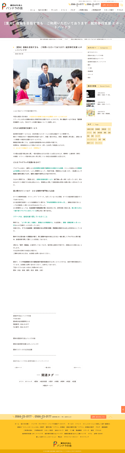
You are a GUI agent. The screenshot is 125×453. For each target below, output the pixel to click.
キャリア (98, 136)
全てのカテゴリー (93, 52)
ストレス (89, 132)
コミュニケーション (92, 139)
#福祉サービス (48, 385)
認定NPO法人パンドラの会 (20, 361)
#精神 (62, 381)
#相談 (68, 381)
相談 (88, 136)
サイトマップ (84, 437)
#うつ (21, 381)
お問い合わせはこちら (110, 5)
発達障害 (90, 71)
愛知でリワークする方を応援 (22, 349)
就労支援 (100, 132)
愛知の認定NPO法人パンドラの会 (24, 338)
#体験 (56, 381)
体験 (104, 139)
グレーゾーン (98, 143)
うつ (109, 129)
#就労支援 (43, 381)
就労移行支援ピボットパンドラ (35, 361)
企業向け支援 (90, 129)
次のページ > (77, 367)
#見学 (51, 381)
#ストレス (28, 381)
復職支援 (104, 129)
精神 (92, 136)
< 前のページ (18, 367)
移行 (89, 65)
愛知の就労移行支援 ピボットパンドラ (26, 344)
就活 (89, 77)
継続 (105, 132)
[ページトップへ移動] (110, 417)
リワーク (46, 361)
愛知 (94, 132)
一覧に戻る (48, 367)
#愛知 (36, 381)
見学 (100, 139)
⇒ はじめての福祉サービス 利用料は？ (27, 148)
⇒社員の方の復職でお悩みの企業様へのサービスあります (48, 116)
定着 (109, 132)
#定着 (74, 381)
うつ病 (90, 68)
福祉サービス (90, 143)
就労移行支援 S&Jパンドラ (95, 58)
